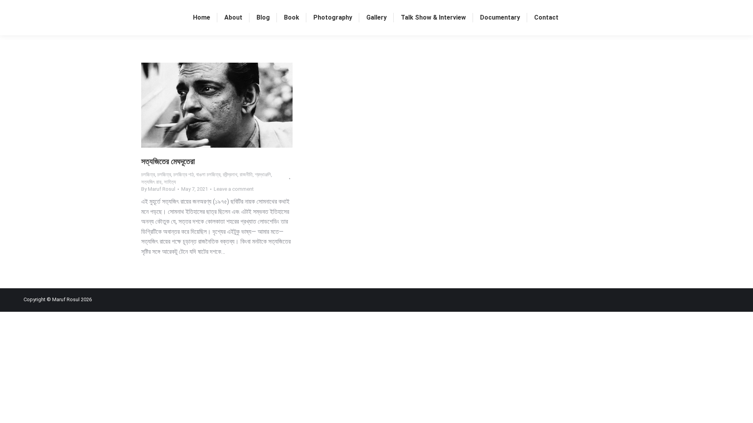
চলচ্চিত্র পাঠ (183, 174)
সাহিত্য (170, 182)
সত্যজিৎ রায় (151, 182)
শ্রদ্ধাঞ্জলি (263, 174)
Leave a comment (234, 189)
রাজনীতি (246, 174)
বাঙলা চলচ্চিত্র (208, 174)
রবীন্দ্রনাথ (230, 174)
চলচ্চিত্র (148, 174)
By (158, 189)
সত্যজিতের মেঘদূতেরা (168, 161)
